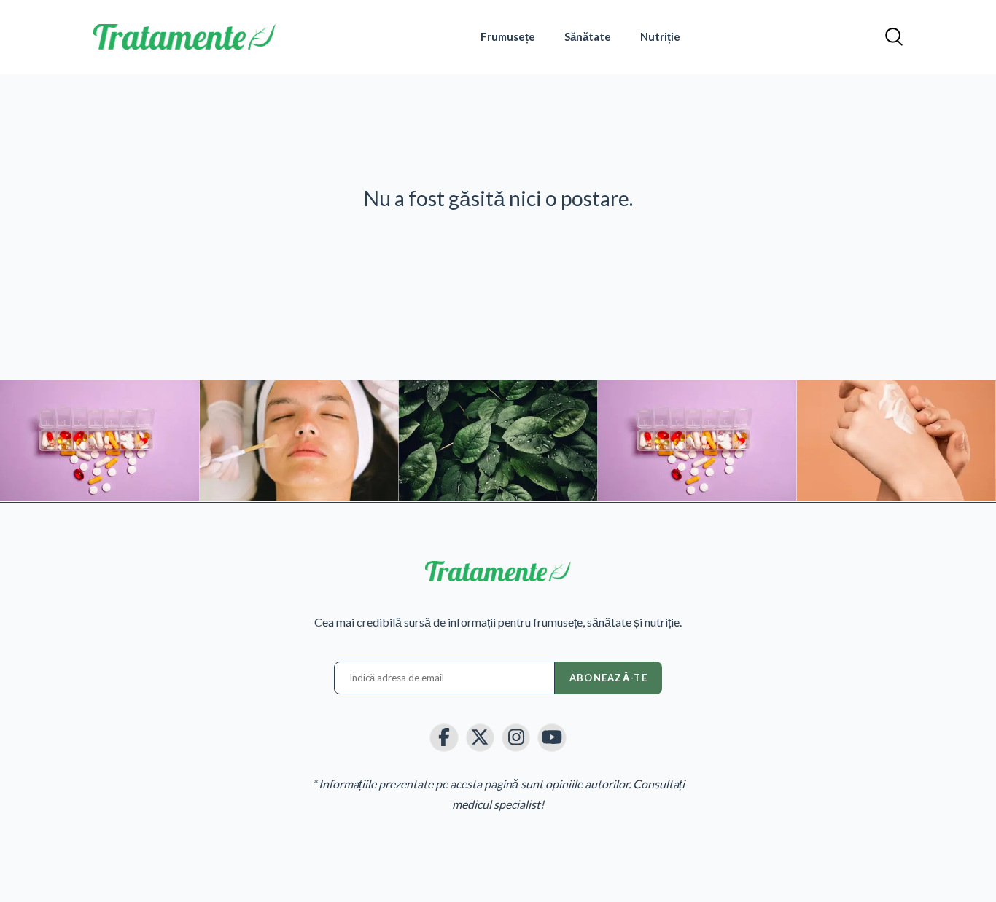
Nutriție (660, 36)
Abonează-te (608, 677)
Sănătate (587, 36)
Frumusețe (508, 36)
